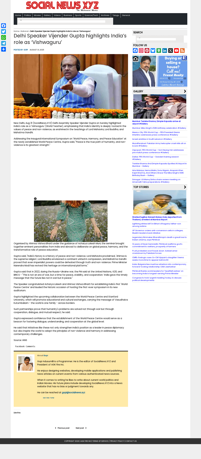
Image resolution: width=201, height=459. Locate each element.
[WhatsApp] (3, 37)
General (126, 15)
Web (47, 398)
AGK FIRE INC (86, 441)
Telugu (116, 15)
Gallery (47, 15)
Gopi (26, 49)
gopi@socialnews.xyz (73, 392)
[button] (35, 198)
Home (18, 15)
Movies (37, 15)
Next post (80, 428)
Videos (57, 15)
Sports (78, 15)
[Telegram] (3, 43)
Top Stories (141, 187)
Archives (105, 15)
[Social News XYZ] (63, 10)
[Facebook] (3, 26)
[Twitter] (3, 31)
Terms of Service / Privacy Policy (108, 441)
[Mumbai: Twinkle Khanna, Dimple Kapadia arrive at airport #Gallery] (159, 117)
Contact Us (131, 441)
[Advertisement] (138, 7)
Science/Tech (91, 15)
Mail (44, 398)
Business (68, 15)
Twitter (52, 398)
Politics (27, 15)
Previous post (63, 428)
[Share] (3, 49)
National (24, 31)
